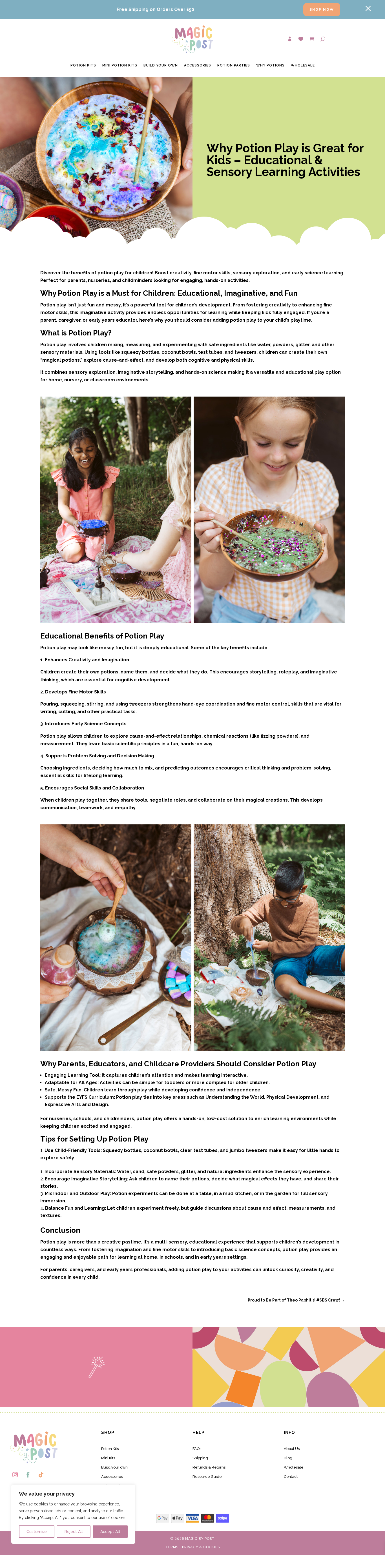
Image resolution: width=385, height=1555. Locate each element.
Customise (36, 1531)
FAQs (197, 1449)
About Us (292, 1449)
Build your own (114, 1467)
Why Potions (270, 65)
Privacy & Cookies (201, 1547)
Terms (171, 1547)
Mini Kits (108, 1458)
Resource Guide (207, 1476)
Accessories (197, 65)
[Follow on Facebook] (28, 1474)
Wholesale (303, 65)
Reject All (74, 1531)
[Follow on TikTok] (41, 1474)
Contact (291, 1476)
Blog (288, 1458)
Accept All (110, 1531)
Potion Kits (83, 65)
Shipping (200, 1458)
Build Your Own (160, 65)
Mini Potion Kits (119, 65)
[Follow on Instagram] (15, 1474)
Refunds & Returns (209, 1467)
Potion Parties (233, 65)
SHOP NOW (321, 10)
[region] (73, 1514)
